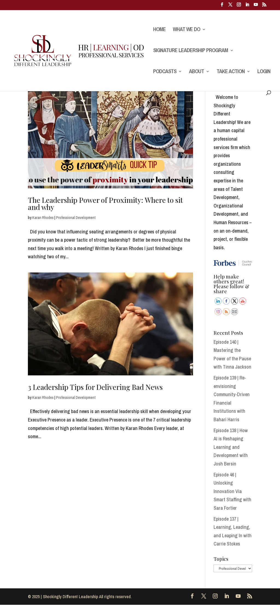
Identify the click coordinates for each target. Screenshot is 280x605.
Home (159, 30)
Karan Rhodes (43, 217)
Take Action (231, 72)
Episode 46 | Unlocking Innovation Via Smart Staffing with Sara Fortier (232, 491)
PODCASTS (164, 72)
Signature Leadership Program (190, 51)
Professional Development (76, 217)
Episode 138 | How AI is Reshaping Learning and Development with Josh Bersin (231, 447)
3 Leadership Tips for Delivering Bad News (95, 387)
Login (263, 72)
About (196, 72)
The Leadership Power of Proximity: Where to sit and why (105, 203)
